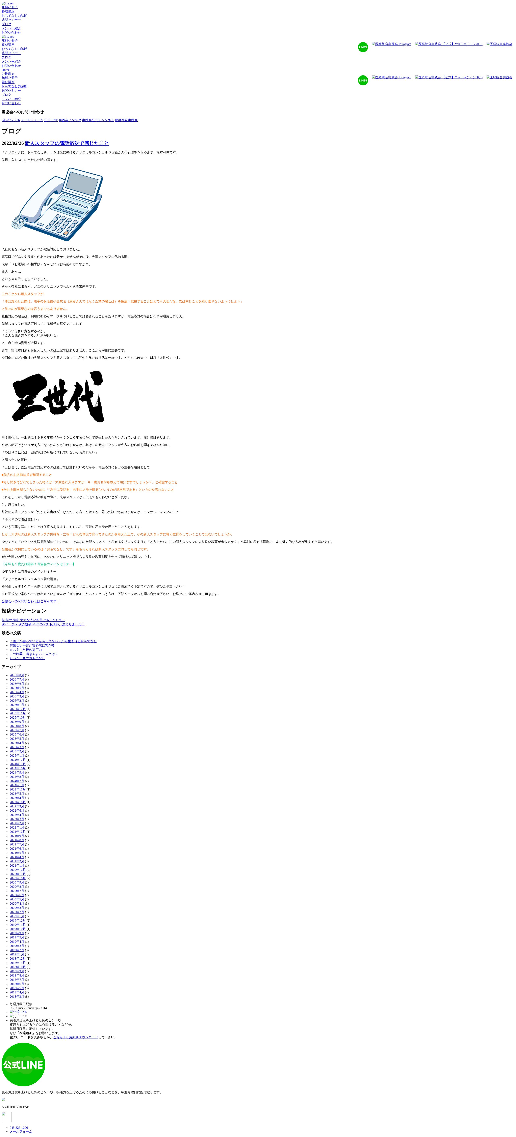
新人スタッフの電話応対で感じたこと (67, 143)
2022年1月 (17, 827)
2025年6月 (17, 734)
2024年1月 (17, 785)
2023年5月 (17, 793)
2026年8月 (17, 675)
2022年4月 (17, 814)
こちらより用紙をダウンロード (75, 1037)
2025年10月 (18, 717)
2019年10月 (18, 929)
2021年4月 (17, 857)
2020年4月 (17, 903)
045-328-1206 (11, 120)
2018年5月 (17, 988)
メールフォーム (32, 120)
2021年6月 (17, 848)
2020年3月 (17, 907)
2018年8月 (17, 975)
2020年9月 (17, 882)
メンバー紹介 (11, 28)
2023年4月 (17, 798)
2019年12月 (18, 920)
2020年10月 (18, 878)
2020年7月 (17, 891)
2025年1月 (17, 755)
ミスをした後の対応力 (26, 649)
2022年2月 (17, 823)
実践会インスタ (70, 120)
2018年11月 (18, 962)
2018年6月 (17, 984)
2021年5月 (17, 853)
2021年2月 (17, 861)
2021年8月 (17, 840)
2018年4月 (17, 992)
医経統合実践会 (126, 120)
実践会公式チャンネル (98, 120)
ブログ (6, 24)
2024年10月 (18, 768)
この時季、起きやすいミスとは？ (34, 654)
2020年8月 (17, 886)
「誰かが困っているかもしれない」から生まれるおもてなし (53, 641)
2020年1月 (17, 916)
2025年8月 (17, 726)
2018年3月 (17, 996)
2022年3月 (17, 819)
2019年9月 (17, 933)
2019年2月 (17, 950)
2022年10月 (18, 802)
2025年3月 (17, 747)
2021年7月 (17, 844)
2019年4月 (17, 941)
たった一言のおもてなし (27, 658)
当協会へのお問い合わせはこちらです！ (31, 601)
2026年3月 (17, 696)
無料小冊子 (10, 7)
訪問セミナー (11, 20)
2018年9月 (17, 971)
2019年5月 (17, 937)
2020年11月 (18, 874)
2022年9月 (17, 806)
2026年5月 (17, 688)
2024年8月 (17, 776)
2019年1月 (17, 954)
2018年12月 (18, 958)
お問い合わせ (11, 32)
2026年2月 (17, 700)
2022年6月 (17, 810)
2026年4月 (17, 692)
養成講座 (8, 11)
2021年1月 (17, 865)
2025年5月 (17, 738)
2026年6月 (17, 683)
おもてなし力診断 (14, 15)
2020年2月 (17, 912)
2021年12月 (18, 831)
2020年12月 (18, 869)
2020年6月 (17, 895)
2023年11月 (18, 789)
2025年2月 (17, 751)
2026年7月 (17, 679)
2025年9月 (17, 721)
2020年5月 (17, 899)
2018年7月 (17, 979)
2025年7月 (17, 730)
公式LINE (51, 120)
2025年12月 (18, 709)
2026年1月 (17, 705)
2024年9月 (17, 772)
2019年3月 (17, 946)
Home (5, 69)
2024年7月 (17, 781)
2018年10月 (18, 967)
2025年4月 (17, 743)
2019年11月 (18, 924)
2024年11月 (18, 764)
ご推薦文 (8, 73)
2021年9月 (17, 836)
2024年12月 (18, 759)
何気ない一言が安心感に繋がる (32, 645)
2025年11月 (18, 713)
